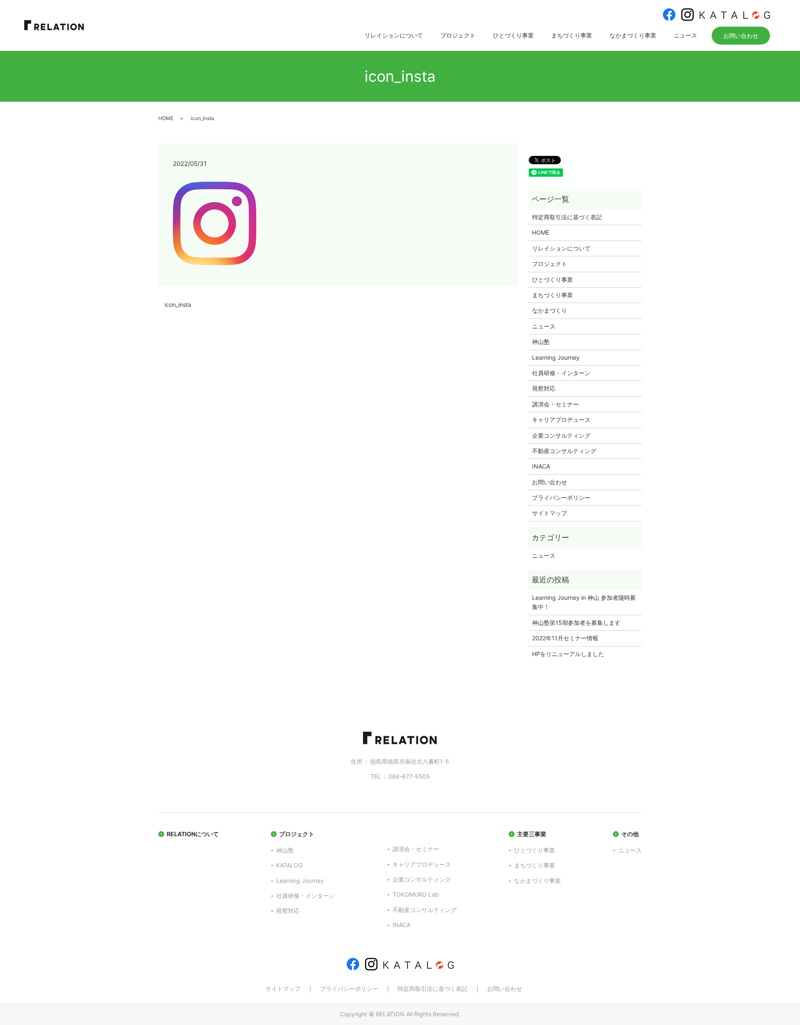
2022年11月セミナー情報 (565, 638)
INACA (541, 466)
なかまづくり (549, 310)
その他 (630, 833)
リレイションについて (394, 35)
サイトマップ (549, 512)
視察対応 (543, 388)
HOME (165, 118)
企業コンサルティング (561, 435)
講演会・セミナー (555, 404)
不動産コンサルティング (564, 450)
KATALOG (289, 865)
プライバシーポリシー (561, 497)
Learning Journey (556, 357)
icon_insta (178, 304)
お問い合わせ (740, 35)
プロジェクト (457, 35)
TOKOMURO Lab (415, 894)
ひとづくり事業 (513, 35)
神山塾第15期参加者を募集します (576, 622)
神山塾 (541, 341)
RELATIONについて (193, 833)
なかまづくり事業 (633, 35)
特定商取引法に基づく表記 (567, 217)
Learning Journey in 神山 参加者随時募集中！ (584, 602)
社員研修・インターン (561, 372)
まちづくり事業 (571, 35)
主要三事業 (531, 833)
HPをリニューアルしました (568, 653)
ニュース (685, 35)
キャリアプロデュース (561, 419)
